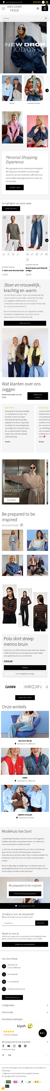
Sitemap (36, 1073)
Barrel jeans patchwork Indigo (36, 269)
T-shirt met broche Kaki (13, 270)
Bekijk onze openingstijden (25, 944)
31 (27, 259)
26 (27, 254)
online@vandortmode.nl (16, 989)
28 (37, 254)
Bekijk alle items (11, 208)
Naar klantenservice (12, 997)
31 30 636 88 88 (13, 981)
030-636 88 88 (12, 974)
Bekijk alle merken (25, 697)
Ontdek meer (14, 187)
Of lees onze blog (8, 1049)
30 (46, 254)
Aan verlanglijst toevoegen (25, 674)
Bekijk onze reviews (38, 396)
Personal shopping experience (25, 893)
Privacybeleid (27, 1073)
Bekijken (25, 667)
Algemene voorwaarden (12, 1073)
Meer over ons (25, 323)
